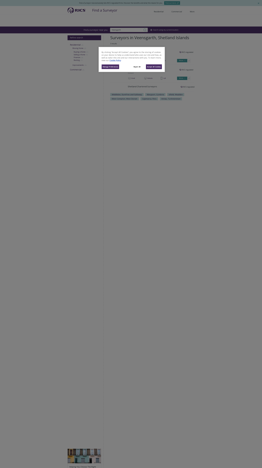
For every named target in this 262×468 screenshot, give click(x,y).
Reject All (137, 67)
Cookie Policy (115, 60)
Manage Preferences (110, 67)
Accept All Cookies (154, 67)
